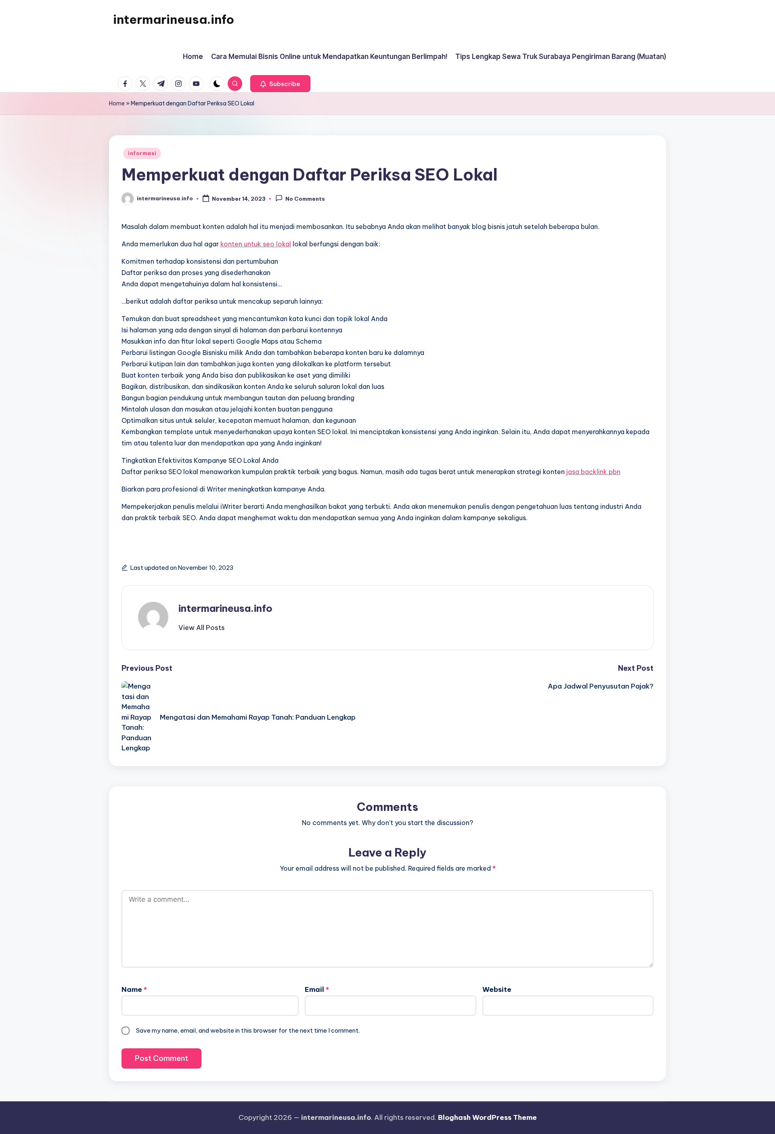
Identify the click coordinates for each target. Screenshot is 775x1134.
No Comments (305, 199)
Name (134, 989)
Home (117, 103)
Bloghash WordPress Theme (487, 1117)
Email (317, 989)
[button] (280, 83)
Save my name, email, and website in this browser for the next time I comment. (248, 1030)
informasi (142, 153)
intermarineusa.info (173, 19)
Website (496, 989)
